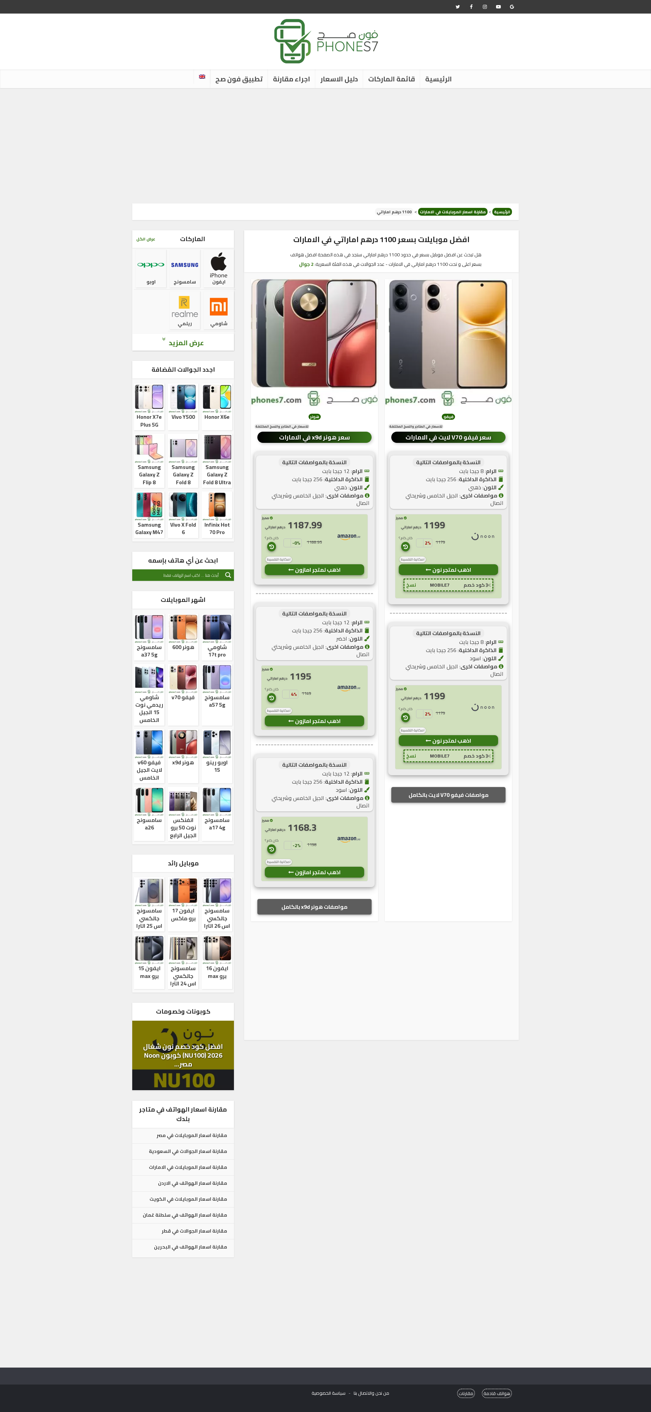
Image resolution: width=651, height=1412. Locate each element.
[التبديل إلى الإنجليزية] (202, 77)
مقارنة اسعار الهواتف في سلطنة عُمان (185, 1215)
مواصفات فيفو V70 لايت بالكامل (449, 795)
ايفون (218, 281)
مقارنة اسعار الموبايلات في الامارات (453, 212)
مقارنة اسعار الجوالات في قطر (194, 1231)
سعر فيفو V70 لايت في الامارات (448, 437)
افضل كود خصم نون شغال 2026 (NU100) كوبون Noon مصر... (183, 1055)
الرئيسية (438, 79)
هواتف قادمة (497, 1393)
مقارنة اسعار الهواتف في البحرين (190, 1247)
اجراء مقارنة (291, 79)
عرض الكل (145, 239)
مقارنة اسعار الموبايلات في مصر (192, 1135)
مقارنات (466, 1393)
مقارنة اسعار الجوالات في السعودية (188, 1151)
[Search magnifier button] (228, 575)
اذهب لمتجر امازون (317, 570)
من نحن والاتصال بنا (371, 1393)
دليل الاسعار (339, 79)
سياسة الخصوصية (329, 1393)
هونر (314, 417)
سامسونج (185, 281)
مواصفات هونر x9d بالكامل (314, 907)
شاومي (219, 323)
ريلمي (185, 323)
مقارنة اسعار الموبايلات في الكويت (188, 1199)
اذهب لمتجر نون (451, 570)
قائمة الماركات (391, 79)
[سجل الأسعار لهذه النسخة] (405, 546)
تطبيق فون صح (239, 79)
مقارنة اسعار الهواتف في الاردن (192, 1183)
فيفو (448, 417)
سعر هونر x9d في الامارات (314, 437)
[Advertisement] (325, 145)
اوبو (151, 281)
